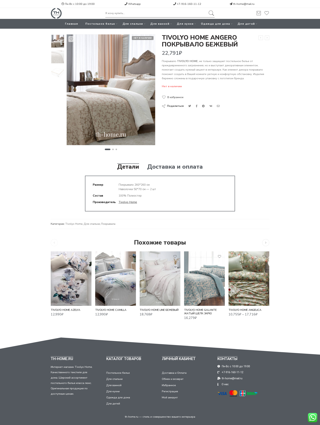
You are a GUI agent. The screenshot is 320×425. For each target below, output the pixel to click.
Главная (71, 24)
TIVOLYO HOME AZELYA (65, 310)
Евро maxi (239, 294)
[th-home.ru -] (56, 13)
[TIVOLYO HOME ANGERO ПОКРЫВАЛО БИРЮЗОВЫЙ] (267, 38)
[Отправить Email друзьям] (218, 106)
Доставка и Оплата (174, 373)
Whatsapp (134, 4)
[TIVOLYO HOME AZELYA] (71, 278)
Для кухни (185, 24)
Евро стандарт (150, 300)
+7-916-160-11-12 (188, 4)
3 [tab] (116, 149)
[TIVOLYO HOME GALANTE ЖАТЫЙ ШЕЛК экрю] (204, 278)
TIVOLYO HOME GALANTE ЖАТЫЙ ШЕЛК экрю (200, 311)
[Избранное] (71, 39)
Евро (105, 300)
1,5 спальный (238, 283)
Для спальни (133, 24)
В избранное (175, 97)
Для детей (246, 24)
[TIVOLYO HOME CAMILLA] (115, 278)
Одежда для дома (215, 24)
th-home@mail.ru (243, 4)
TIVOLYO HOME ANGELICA (245, 310)
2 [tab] (113, 149)
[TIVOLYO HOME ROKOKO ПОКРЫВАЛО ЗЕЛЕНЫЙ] (261, 38)
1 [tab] (107, 149)
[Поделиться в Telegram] (203, 106)
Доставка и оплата (175, 167)
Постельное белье (100, 24)
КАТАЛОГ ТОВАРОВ (123, 359)
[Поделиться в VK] (196, 106)
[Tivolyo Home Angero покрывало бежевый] (57, 41)
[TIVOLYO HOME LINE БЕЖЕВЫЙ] (160, 278)
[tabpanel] (111, 90)
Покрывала (108, 224)
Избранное (169, 385)
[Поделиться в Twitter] (189, 106)
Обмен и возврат (173, 379)
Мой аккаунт (170, 397)
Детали (128, 167)
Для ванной (159, 24)
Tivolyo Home (128, 202)
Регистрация (170, 391)
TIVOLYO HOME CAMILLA (110, 310)
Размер (100, 295)
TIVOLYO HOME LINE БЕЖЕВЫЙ (159, 310)
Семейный (238, 300)
